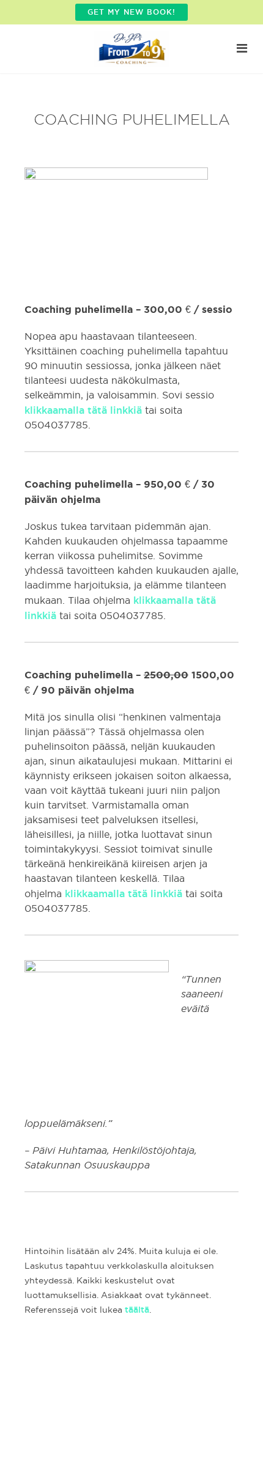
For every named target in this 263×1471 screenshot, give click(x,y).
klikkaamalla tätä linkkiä (83, 410)
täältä (137, 1310)
